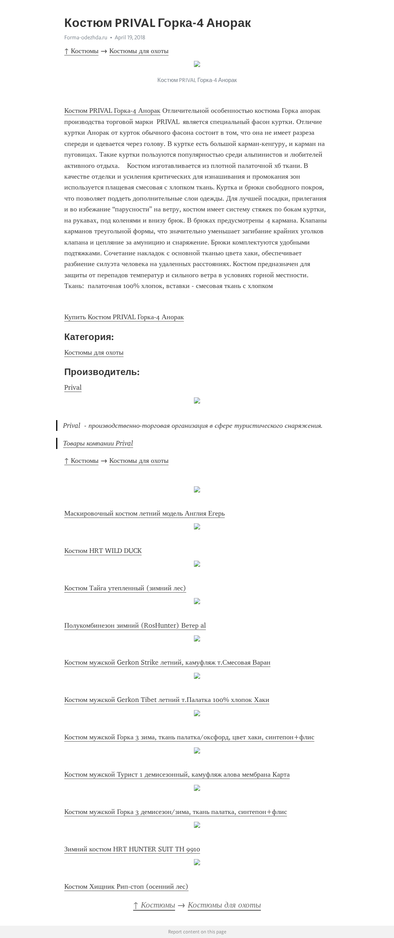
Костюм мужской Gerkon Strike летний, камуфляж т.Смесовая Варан (167, 662)
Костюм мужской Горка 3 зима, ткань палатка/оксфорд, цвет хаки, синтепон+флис (189, 737)
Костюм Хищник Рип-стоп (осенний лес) (126, 886)
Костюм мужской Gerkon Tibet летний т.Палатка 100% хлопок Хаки (166, 699)
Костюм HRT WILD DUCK (103, 550)
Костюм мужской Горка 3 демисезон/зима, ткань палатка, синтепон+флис (175, 811)
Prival (73, 387)
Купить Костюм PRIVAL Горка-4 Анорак (124, 317)
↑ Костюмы (81, 51)
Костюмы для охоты (139, 51)
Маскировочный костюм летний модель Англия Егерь (144, 513)
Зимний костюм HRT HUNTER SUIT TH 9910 (132, 849)
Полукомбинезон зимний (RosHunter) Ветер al (135, 625)
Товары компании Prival (98, 443)
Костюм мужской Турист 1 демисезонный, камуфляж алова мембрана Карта (177, 774)
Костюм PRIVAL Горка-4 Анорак (112, 110)
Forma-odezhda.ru (85, 37)
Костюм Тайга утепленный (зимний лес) (125, 588)
